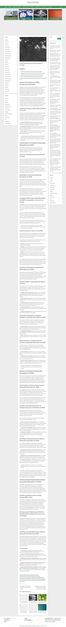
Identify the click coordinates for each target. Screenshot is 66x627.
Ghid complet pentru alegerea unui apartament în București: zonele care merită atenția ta (55, 81)
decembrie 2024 (8, 74)
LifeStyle (51, 191)
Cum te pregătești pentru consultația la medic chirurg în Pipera (55, 77)
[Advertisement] (33, 27)
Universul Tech (6, 619)
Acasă (6, 6)
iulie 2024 (6, 83)
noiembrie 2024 (7, 76)
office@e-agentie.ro (27, 619)
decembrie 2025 (8, 51)
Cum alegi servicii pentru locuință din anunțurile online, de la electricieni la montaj (55, 55)
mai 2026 (6, 43)
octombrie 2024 (8, 78)
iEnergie (5, 621)
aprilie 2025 (7, 66)
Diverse (43, 6)
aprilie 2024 (7, 89)
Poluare (6, 115)
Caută (51, 37)
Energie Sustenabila (33, 2)
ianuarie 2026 (7, 49)
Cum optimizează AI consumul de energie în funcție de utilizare (55, 122)
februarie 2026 (7, 47)
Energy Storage (8, 106)
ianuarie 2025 (7, 72)
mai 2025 (6, 64)
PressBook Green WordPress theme (41, 625)
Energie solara (23, 583)
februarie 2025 (7, 70)
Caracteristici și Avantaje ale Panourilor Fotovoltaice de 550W (33, 73)
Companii (32, 6)
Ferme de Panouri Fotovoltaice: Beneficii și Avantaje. (30, 576)
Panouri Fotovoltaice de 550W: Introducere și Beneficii (31, 71)
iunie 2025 (7, 62)
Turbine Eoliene (25, 6)
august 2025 (7, 59)
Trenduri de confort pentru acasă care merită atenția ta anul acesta (55, 72)
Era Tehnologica (6, 620)
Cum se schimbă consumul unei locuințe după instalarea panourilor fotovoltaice (55, 59)
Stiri (5, 119)
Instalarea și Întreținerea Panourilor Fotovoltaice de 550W (32, 74)
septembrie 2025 (8, 57)
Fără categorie (52, 189)
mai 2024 (6, 87)
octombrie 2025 (8, 55)
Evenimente (7, 108)
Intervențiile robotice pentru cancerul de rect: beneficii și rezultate (55, 47)
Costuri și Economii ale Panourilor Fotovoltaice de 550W (32, 76)
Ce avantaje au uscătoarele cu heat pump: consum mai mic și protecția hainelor (55, 113)
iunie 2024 (7, 85)
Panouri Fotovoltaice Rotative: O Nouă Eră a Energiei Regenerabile (32, 578)
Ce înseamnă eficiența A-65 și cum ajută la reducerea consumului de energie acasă (55, 117)
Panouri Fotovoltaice (17, 6)
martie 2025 (7, 68)
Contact (49, 6)
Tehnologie (37, 6)
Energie (9, 6)
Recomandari (7, 117)
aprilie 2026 (7, 45)
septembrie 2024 (8, 80)
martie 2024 (7, 91)
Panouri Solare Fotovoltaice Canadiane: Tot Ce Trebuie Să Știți (32, 577)
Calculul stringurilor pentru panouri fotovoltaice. (29, 574)
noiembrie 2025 (7, 53)
